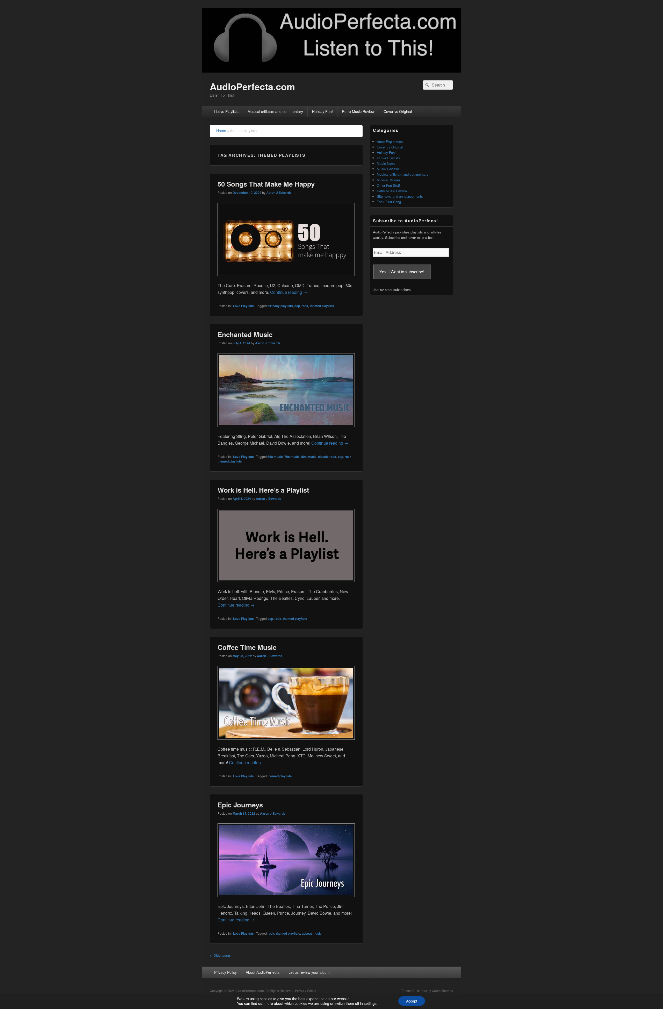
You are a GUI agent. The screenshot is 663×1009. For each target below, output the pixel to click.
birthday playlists (280, 305)
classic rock (327, 456)
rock (304, 305)
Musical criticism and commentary (275, 111)
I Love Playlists (226, 111)
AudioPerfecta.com (252, 86)
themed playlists (322, 305)
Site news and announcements (400, 196)
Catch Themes (442, 990)
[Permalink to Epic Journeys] (286, 900)
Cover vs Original (398, 111)
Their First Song (389, 201)
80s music (308, 456)
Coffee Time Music (247, 647)
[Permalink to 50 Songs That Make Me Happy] (286, 279)
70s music (292, 456)
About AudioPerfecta (262, 972)
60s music (275, 456)
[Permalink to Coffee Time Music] (286, 742)
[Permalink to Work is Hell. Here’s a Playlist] (286, 585)
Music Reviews (388, 168)
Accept (411, 1001)
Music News (386, 163)
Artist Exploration (390, 141)
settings (370, 1003)
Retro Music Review (358, 111)
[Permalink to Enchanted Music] (286, 429)
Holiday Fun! (322, 111)
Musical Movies (388, 179)
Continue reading (288, 292)
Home (221, 130)
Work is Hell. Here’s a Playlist (263, 490)
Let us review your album (309, 972)
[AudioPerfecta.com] (331, 71)
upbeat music (312, 933)
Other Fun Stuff (388, 185)
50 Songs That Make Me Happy (266, 184)
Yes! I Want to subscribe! (401, 272)
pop (297, 305)
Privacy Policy (225, 972)
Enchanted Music (245, 334)
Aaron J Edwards (279, 192)
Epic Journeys (240, 804)
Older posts (220, 955)
